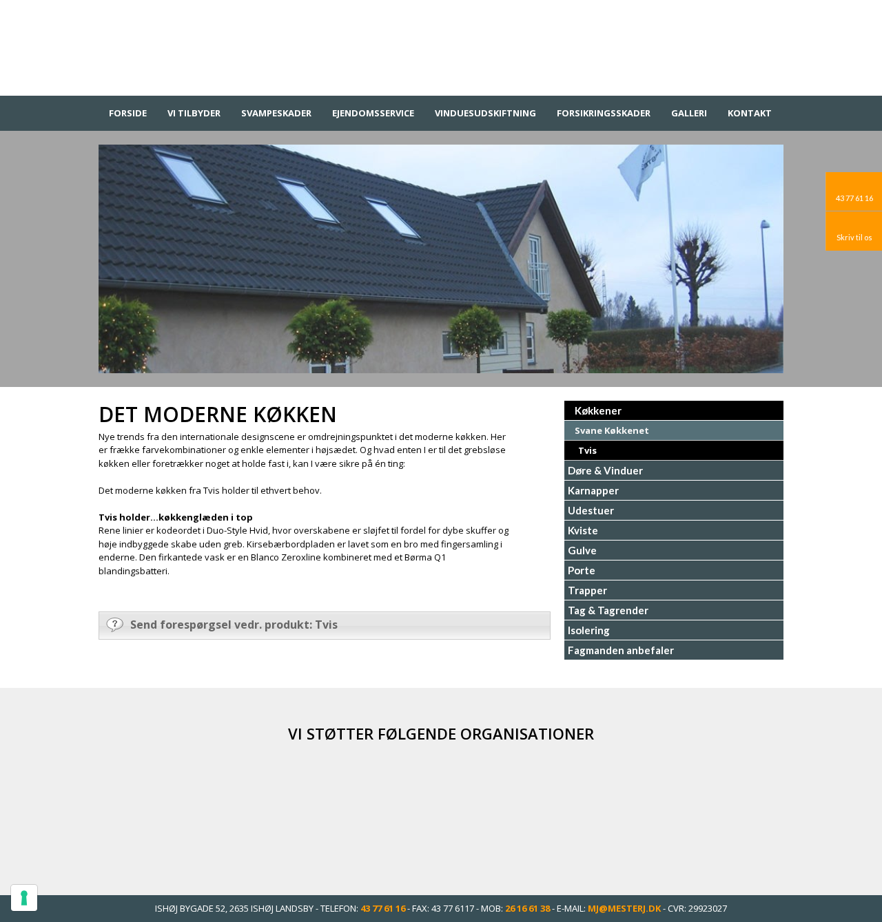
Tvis (587, 450)
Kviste (583, 530)
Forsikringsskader (603, 113)
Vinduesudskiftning (485, 113)
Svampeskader (276, 113)
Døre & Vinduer (605, 470)
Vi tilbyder (193, 113)
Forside (128, 113)
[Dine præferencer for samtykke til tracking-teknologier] (24, 898)
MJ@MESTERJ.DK (624, 908)
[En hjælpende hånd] (596, 810)
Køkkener (598, 410)
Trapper (587, 590)
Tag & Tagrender (608, 610)
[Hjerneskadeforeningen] (440, 810)
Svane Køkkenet (612, 430)
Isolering (589, 630)
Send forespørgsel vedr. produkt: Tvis (234, 624)
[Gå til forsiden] (441, 44)
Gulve (582, 550)
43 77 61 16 (382, 908)
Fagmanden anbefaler (621, 650)
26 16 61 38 (527, 908)
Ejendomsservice (373, 113)
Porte (581, 570)
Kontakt (750, 113)
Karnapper (593, 490)
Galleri (689, 113)
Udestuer (591, 510)
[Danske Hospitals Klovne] (285, 810)
